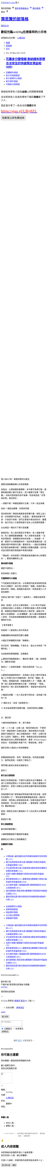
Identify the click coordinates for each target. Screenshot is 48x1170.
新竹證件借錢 (12, 81)
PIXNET (11, 1133)
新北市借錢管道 (13, 75)
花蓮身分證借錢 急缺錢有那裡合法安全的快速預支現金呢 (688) (25, 62)
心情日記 (21, 38)
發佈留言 (5, 1032)
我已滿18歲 (6, 1165)
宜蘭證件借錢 (12, 73)
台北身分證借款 (13, 915)
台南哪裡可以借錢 (14, 906)
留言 (23, 1001)
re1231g (4, 987)
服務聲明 (27, 1136)
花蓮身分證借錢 (13, 84)
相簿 (8, 43)
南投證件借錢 (12, 912)
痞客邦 (17, 1001)
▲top (3, 1012)
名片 (8, 49)
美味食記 (20, 1008)
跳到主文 (5, 26)
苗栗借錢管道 (12, 909)
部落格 (9, 46)
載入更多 (5, 1017)
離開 (14, 1165)
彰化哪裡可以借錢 (14, 78)
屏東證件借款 (12, 918)
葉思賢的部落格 (15, 19)
